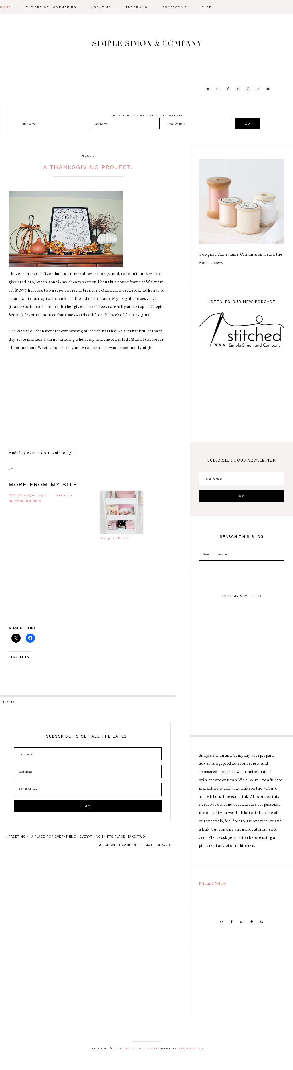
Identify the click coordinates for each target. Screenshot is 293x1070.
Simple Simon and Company (146, 47)
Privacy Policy (212, 883)
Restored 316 (191, 1048)
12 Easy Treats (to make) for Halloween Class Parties (28, 498)
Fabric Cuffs (63, 495)
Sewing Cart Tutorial (114, 538)
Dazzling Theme (142, 1048)
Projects (87, 156)
